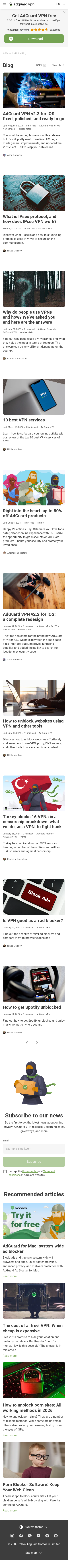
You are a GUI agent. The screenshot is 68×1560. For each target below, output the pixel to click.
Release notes (24, 129)
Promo (40, 523)
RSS (39, 65)
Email (6, 1140)
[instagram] (12, 1535)
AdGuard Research (47, 329)
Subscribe (34, 1161)
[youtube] (38, 1535)
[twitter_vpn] (30, 1535)
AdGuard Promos (44, 833)
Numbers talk (26, 332)
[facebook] (21, 1535)
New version (9, 129)
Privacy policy (30, 1171)
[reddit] (56, 1535)
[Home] (21, 4)
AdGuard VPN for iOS (49, 125)
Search (56, 65)
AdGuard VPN (11, 53)
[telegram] (47, 1535)
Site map (31, 1552)
